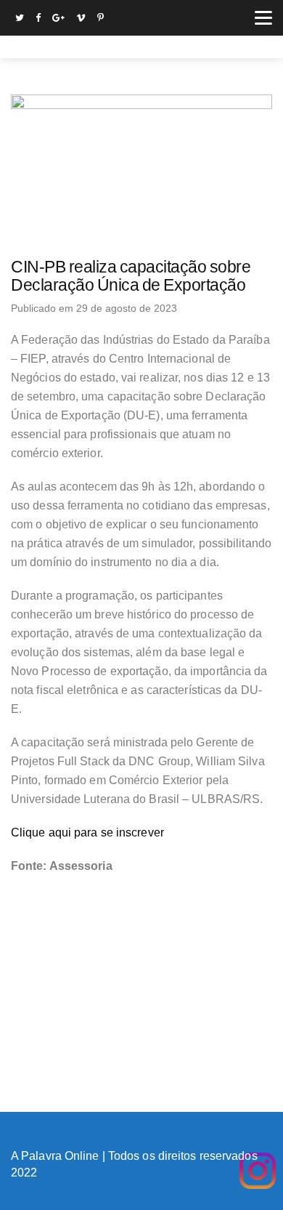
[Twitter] (19, 19)
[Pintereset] (100, 19)
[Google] (58, 19)
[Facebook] (38, 19)
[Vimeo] (81, 19)
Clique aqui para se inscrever (87, 832)
